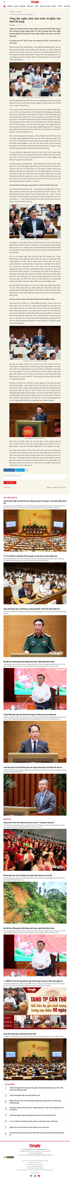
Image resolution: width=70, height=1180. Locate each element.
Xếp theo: (49, 487)
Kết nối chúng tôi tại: (35, 1172)
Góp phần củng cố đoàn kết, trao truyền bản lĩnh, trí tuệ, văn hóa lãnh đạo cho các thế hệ (37, 1109)
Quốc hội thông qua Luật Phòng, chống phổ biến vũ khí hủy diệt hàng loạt (32, 609)
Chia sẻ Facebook (10, 470)
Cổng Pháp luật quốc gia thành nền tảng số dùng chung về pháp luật (30, 715)
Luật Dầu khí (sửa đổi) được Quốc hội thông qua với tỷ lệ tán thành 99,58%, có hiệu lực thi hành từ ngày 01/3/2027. (34, 1036)
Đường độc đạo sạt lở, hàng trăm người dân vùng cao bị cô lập (28, 875)
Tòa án (16, 6)
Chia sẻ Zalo (21, 470)
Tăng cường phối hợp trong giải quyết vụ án (25, 1095)
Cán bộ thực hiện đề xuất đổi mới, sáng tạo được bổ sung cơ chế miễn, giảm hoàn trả (35, 502)
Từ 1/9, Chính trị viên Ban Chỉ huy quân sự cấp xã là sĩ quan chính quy (30, 556)
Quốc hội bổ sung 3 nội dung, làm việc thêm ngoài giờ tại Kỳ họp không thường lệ (37, 1134)
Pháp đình (22, 6)
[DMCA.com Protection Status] (35, 1157)
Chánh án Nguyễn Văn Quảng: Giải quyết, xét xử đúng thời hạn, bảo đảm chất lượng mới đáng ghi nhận (36, 1089)
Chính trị (10, 6)
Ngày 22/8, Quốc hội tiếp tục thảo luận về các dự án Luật (29, 1127)
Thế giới (60, 6)
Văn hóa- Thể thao (45, 6)
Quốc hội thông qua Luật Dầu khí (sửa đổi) (20, 1034)
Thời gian (55, 487)
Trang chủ (12, 11)
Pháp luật (30, 6)
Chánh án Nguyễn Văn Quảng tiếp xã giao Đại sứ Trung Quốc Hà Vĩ (33, 1115)
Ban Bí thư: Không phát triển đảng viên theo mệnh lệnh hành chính (29, 662)
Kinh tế (54, 6)
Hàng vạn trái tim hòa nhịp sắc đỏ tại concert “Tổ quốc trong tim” (29, 823)
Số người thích (62, 487)
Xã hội (36, 6)
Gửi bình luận (9, 482)
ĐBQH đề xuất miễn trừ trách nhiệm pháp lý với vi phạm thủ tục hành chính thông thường (35, 1102)
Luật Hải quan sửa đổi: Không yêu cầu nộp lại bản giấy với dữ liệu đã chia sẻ (33, 767)
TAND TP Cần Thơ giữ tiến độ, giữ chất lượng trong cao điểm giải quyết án (34, 981)
